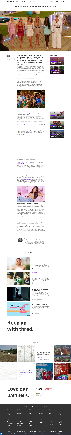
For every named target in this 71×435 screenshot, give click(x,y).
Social (58, 1)
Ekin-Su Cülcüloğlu (24, 170)
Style (23, 1)
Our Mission (9, 411)
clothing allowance (30, 113)
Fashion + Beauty (34, 257)
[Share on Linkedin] (10, 59)
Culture (17, 1)
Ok (59, 433)
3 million (24, 124)
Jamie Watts (36, 299)
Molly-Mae (31, 127)
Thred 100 (51, 1)
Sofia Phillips (59, 61)
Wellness (33, 287)
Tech (20, 1)
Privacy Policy (40, 411)
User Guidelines (41, 413)
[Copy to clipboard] (14, 59)
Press (50, 413)
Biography (30, 411)
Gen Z (30, 1)
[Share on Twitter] (9, 59)
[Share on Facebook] (7, 59)
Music (55, 1)
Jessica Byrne (57, 70)
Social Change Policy (20, 413)
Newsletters (34, 1)
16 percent (21, 205)
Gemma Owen (29, 175)
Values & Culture (19, 411)
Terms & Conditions (40, 415)
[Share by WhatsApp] (11, 59)
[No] (69, 433)
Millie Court (32, 132)
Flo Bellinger (36, 313)
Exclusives (26, 1)
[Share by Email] (13, 59)
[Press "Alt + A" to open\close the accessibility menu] (1, 434)
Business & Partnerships (19, 415)
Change (14, 1)
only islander (28, 179)
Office (60, 411)
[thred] (9, 1)
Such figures (19, 156)
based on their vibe (20, 163)
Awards (30, 413)
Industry (53, 70)
